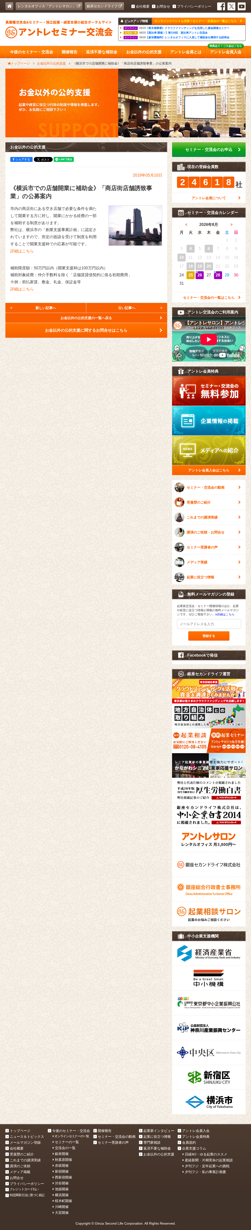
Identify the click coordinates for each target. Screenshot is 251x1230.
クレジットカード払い (24, 1189)
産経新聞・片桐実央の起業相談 (209, 1160)
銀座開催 (62, 1154)
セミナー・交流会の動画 (206, 487)
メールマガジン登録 (25, 1142)
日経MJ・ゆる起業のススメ (206, 1154)
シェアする (22, 159)
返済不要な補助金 (157, 1148)
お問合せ (163, 6)
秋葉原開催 (63, 1160)
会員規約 (189, 1142)
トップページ (20, 1131)
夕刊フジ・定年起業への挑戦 (207, 1166)
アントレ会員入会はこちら (208, 470)
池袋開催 (62, 1189)
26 (200, 275)
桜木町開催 (63, 1201)
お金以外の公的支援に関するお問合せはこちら (86, 330)
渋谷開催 (62, 1183)
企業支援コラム (194, 1148)
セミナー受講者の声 (202, 547)
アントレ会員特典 (196, 1137)
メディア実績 (197, 562)
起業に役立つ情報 (200, 577)
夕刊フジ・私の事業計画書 (205, 1172)
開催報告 (105, 1131)
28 (218, 275)
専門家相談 (152, 1142)
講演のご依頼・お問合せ (206, 532)
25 (190, 275)
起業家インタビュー (158, 1131)
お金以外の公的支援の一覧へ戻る (86, 318)
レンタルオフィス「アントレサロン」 (47, 6)
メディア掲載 (20, 1172)
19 (200, 266)
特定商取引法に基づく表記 (27, 1195)
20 (209, 266)
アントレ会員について (209, 198)
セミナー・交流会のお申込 (208, 149)
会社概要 (143, 6)
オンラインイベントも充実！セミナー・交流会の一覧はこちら (196, 21)
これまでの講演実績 (202, 517)
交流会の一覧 (65, 1148)
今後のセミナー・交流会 (71, 1131)
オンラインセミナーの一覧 (71, 1136)
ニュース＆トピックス (27, 1137)
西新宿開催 (63, 1177)
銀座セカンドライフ (103, 6)
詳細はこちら (22, 251)
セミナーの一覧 (67, 1142)
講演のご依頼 (20, 1166)
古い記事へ (126, 308)
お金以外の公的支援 (158, 1154)
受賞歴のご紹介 (199, 502)
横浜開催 (62, 1195)
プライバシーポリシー (194, 6)
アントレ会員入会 (196, 1131)
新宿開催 (62, 1171)
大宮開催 (62, 1213)
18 (190, 266)
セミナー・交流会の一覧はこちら (209, 297)
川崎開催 (62, 1207)
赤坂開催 (62, 1165)
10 (181, 257)
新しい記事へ (46, 308)
